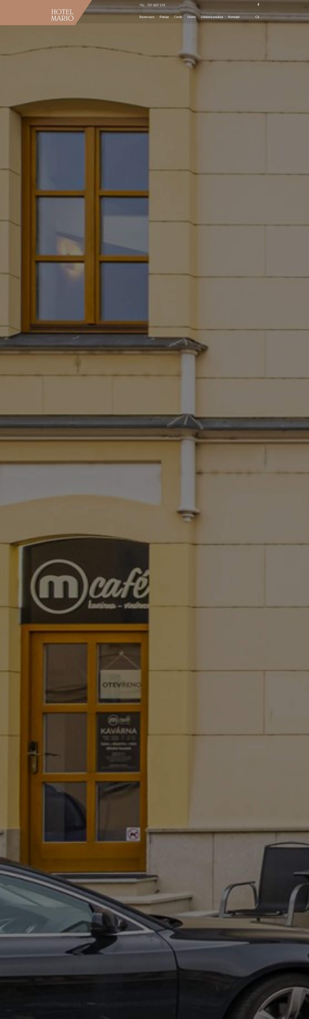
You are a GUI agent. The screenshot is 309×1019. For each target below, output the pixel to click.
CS (257, 17)
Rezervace (146, 17)
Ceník (178, 17)
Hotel (191, 17)
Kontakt (234, 17)
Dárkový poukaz (212, 17)
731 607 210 (156, 5)
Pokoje (164, 17)
